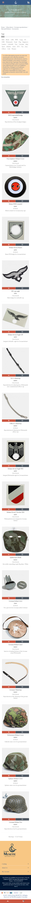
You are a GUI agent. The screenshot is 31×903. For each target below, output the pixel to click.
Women (14, 49)
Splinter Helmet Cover (15, 779)
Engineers (25, 42)
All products (9, 27)
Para (16, 44)
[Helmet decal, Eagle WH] (15, 451)
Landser (4, 44)
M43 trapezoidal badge (15, 115)
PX (25, 40)
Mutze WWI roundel (15, 204)
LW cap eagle (15, 291)
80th (3, 40)
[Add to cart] (8, 201)
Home (3, 27)
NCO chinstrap (15, 378)
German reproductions (20, 27)
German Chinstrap (15, 690)
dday (27, 44)
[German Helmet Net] (15, 804)
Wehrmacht (9, 42)
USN (3, 42)
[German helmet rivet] (15, 583)
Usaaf (15, 42)
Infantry (8, 46)
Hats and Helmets (6, 29)
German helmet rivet (15, 601)
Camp (21, 40)
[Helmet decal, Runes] (15, 230)
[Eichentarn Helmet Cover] (15, 717)
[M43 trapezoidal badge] (15, 97)
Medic (7, 40)
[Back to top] (7, 901)
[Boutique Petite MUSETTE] (15, 2)
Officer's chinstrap (16, 423)
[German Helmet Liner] (15, 627)
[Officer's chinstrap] (15, 406)
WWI (16, 40)
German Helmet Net (15, 822)
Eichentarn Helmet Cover (15, 735)
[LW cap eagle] (15, 273)
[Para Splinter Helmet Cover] (15, 141)
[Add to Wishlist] (22, 112)
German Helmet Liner (15, 644)
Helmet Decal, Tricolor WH (15, 512)
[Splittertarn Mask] (15, 540)
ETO (18, 46)
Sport (3, 46)
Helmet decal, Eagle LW (15, 335)
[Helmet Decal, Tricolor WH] (15, 494)
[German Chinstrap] (15, 672)
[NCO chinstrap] (15, 360)
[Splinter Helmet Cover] (15, 761)
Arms (13, 46)
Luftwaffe (10, 44)
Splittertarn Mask (15, 557)
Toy (22, 46)
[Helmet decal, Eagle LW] (15, 317)
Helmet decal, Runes (15, 247)
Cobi (8, 49)
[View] (8, 112)
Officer (4, 49)
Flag (20, 42)
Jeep (26, 46)
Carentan (21, 44)
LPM (12, 40)
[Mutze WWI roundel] (15, 186)
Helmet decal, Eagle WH (15, 469)
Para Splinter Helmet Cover (15, 159)
